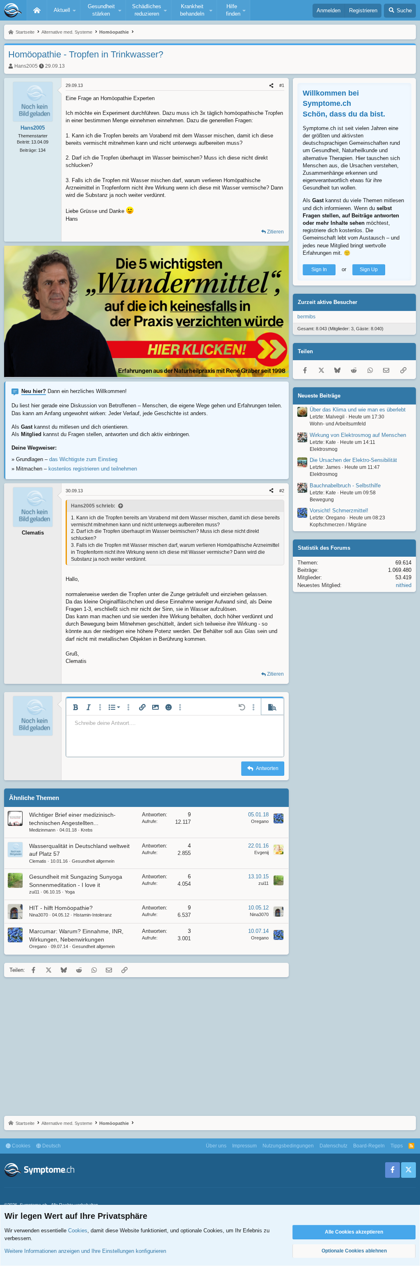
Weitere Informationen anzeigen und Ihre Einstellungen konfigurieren (85, 1251)
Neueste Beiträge (319, 396)
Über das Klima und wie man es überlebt (358, 410)
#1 (281, 85)
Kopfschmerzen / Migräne (338, 525)
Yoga (70, 891)
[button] (63, 10)
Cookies (20, 1146)
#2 (281, 490)
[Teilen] (271, 85)
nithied (403, 585)
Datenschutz (333, 1146)
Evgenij (261, 852)
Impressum (244, 1146)
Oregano (260, 821)
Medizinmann (42, 829)
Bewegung (322, 500)
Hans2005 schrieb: (93, 506)
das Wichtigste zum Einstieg (83, 459)
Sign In (319, 269)
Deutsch (51, 1146)
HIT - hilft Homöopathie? (61, 908)
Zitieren (275, 232)
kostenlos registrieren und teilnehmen (92, 469)
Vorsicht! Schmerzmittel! (339, 510)
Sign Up (369, 269)
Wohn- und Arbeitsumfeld (338, 424)
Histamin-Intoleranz (92, 914)
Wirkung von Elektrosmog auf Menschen (358, 435)
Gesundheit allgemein (93, 861)
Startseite (37, 10)
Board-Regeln (369, 1146)
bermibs (306, 317)
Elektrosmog (324, 449)
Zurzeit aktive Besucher (327, 302)
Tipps (396, 1146)
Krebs (87, 829)
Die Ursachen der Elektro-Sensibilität (353, 460)
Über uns (216, 1146)
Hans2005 (26, 66)
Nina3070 (38, 914)
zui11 (34, 891)
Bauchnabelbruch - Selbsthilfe (345, 485)
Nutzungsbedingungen (288, 1146)
